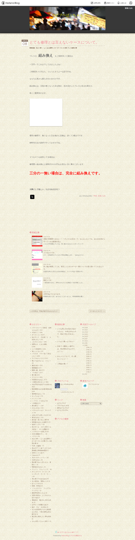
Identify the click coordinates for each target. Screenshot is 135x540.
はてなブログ (61, 403)
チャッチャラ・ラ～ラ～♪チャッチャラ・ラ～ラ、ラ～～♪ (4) (41, 474)
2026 (86, 328)
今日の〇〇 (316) (37, 332)
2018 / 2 (88, 370)
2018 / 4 (88, 365)
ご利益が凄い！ (62, 364)
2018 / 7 (88, 359)
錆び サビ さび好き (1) (40, 507)
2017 (85, 374)
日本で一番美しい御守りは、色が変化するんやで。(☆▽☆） (66, 348)
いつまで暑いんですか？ (66, 341)
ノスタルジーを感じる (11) (40, 431)
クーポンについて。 (97, 311)
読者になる (128, 8)
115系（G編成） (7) (38, 446)
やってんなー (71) (37, 396)
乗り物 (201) (36, 375)
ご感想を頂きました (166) (40, 382)
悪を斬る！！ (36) (38, 406)
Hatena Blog (65, 536)
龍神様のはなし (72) (38, 394)
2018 (85, 345)
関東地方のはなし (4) (39, 467)
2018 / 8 (88, 356)
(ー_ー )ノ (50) (36, 398)
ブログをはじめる (63, 405)
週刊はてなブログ (63, 408)
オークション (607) (38, 335)
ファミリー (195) (37, 377)
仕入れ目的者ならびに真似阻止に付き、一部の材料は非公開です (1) (41, 512)
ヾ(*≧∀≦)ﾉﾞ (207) (37, 373)
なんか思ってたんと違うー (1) (41, 521)
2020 (86, 341)
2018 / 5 (88, 363)
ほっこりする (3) (37, 483)
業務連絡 (32, 48)
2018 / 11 (88, 350)
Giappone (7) (36, 455)
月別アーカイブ (89, 324)
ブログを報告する (76, 536)
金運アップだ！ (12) (38, 424)
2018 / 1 (88, 372)
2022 (86, 336)
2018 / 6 (88, 361)
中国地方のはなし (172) (39, 380)
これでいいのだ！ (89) (39, 342)
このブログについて (67, 392)
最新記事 (61, 324)
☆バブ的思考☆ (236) (39, 349)
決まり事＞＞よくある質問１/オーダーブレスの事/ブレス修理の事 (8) (42, 441)
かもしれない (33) (38, 408)
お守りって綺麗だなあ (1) (40, 505)
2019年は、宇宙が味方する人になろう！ (44, 311)
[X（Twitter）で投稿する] (32, 197)
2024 (86, 332)
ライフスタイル (94, 384)
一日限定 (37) (36, 403)
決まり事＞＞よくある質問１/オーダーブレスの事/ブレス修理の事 (56, 48)
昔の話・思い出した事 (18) (40, 420)
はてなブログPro (62, 410)
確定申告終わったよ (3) (39, 493)
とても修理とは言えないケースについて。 (64, 42)
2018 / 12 (89, 347)
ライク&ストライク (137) (40, 358)
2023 (86, 334)
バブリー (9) (36, 436)
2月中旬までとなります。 (52, 294)
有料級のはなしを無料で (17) (41, 422)
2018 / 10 (89, 352)
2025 (86, 330)
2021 (85, 339)
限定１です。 (48, 280)
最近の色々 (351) (37, 365)
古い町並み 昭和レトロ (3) (41, 481)
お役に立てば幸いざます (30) (41, 415)
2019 (85, 343)
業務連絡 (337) (36, 368)
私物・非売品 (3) (37, 486)
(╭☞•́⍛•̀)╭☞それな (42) (40, 401)
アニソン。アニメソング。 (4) (42, 469)
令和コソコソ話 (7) (38, 453)
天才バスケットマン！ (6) (40, 458)
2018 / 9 (88, 354)
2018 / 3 (88, 367)
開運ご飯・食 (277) (38, 370)
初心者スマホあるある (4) (40, 479)
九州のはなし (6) (37, 460)
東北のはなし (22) (38, 417)
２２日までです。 (49, 253)
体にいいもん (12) (37, 351)
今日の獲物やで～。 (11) (39, 434)
